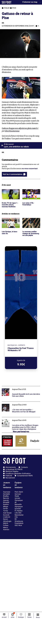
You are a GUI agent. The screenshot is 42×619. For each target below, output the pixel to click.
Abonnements (10, 467)
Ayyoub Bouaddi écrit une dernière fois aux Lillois (19, 388)
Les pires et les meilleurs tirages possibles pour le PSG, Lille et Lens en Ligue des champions (21, 419)
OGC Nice (18, 525)
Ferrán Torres (5, 510)
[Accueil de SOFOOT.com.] (6, 2)
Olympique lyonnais (19, 508)
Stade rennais (17, 497)
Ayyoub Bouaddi (6, 501)
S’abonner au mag (29, 2)
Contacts (24, 467)
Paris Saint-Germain (19, 493)
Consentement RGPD (25, 476)
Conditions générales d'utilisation (18, 474)
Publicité (8, 476)
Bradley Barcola (6, 497)
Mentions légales (11, 471)
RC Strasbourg (19, 520)
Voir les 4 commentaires (12, 174)
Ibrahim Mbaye (6, 505)
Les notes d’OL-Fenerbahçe (28, 191)
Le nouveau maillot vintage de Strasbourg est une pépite (31, 221)
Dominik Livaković (6, 516)
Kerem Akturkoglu (7, 520)
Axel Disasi (7, 513)
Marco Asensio (6, 528)
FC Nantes (19, 511)
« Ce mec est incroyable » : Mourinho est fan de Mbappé (20, 404)
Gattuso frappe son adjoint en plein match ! (20, 128)
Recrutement (10, 478)
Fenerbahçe (19, 523)
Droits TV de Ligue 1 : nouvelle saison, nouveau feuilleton (10, 192)
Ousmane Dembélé (6, 493)
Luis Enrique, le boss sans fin (10, 220)
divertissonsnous (12, 131)
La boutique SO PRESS (13, 469)
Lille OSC (18, 513)
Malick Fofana (5, 524)
